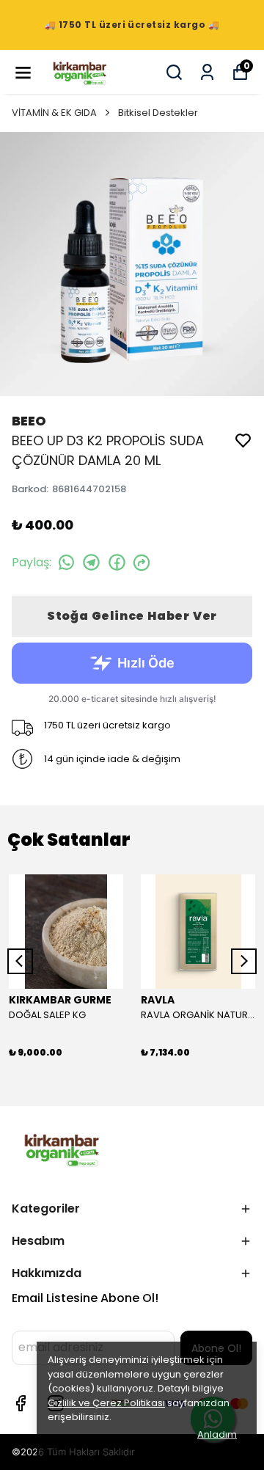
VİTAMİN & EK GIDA (54, 113)
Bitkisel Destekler (158, 113)
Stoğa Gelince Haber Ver (132, 615)
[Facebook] (20, 1403)
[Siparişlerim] (207, 72)
